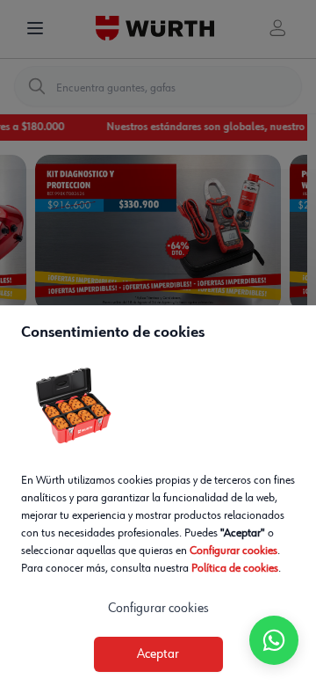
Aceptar (158, 654)
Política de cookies (234, 568)
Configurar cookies (233, 550)
